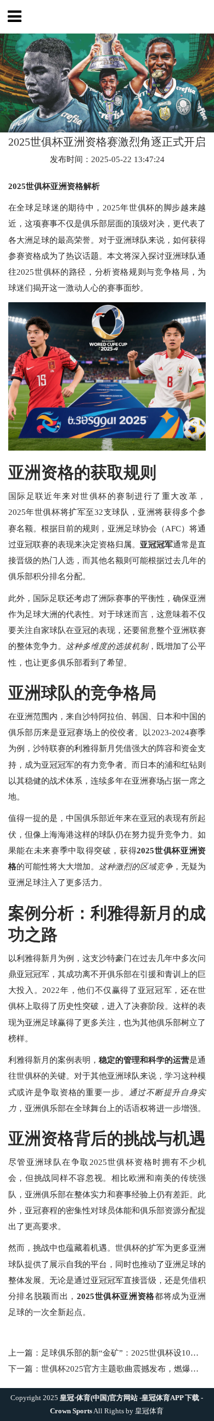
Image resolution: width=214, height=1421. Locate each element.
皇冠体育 (150, 1411)
